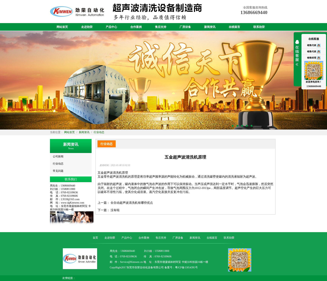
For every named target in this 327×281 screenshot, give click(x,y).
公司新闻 (58, 156)
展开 (297, 55)
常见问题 (58, 170)
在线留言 (234, 26)
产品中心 (111, 26)
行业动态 (99, 132)
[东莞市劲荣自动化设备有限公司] (78, 22)
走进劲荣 (87, 26)
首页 (95, 237)
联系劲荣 (259, 26)
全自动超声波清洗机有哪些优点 (132, 202)
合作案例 (136, 26)
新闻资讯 (210, 26)
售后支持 (160, 26)
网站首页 (62, 26)
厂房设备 (185, 26)
